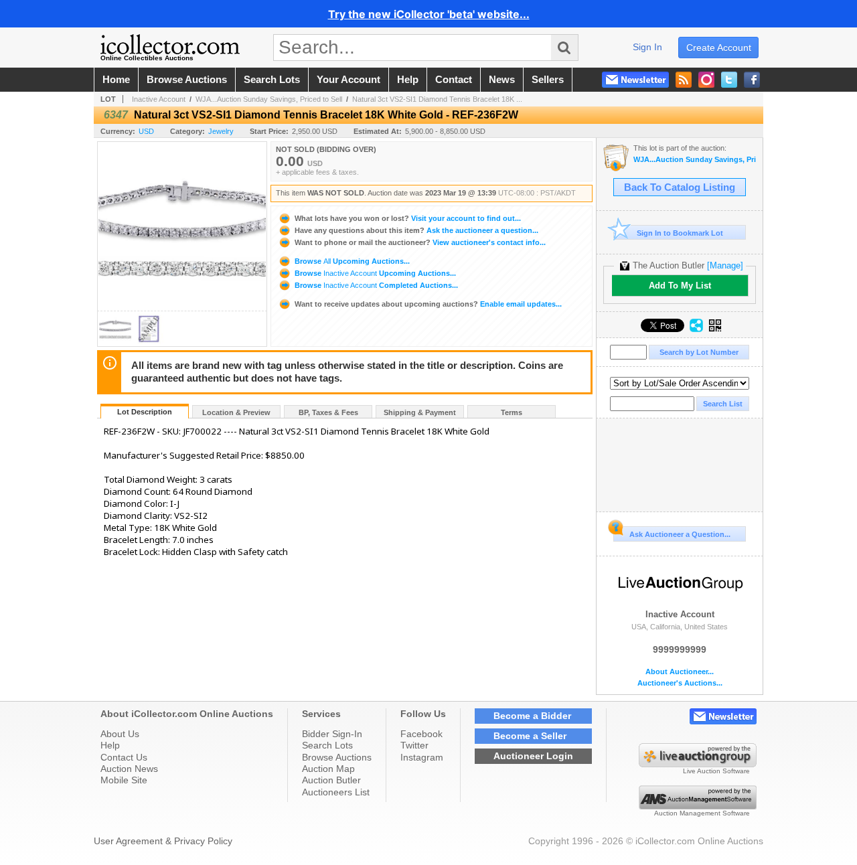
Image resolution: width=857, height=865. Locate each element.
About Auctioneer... (679, 672)
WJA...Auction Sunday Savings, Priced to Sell (269, 99)
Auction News (129, 768)
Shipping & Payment (420, 412)
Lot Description (144, 412)
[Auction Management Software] (698, 806)
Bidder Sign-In (332, 733)
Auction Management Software (702, 813)
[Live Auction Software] (698, 764)
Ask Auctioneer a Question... (679, 534)
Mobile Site (123, 780)
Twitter (414, 745)
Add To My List (680, 286)
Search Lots (327, 745)
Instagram (421, 757)
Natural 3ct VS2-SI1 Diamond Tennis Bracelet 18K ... (437, 99)
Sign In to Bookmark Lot (680, 233)
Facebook (421, 733)
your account (348, 79)
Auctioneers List (336, 792)
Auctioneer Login (533, 756)
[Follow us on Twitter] (729, 80)
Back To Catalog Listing (679, 187)
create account (718, 47)
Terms (511, 412)
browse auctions (187, 79)
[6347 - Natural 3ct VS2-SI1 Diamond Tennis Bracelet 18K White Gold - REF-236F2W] (115, 342)
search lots (272, 79)
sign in (647, 47)
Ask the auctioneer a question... (416, 230)
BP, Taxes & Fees (328, 412)
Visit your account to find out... (408, 218)
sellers (548, 79)
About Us (119, 733)
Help (110, 745)
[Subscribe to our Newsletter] (635, 80)
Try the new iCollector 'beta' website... (429, 14)
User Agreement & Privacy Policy (163, 841)
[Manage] (725, 265)
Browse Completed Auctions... (375, 285)
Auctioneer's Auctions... (679, 683)
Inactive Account (158, 99)
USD (146, 131)
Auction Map (328, 768)
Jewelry (221, 131)
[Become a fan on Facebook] (752, 80)
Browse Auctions (337, 757)
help (407, 79)
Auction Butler (331, 780)
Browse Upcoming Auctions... (351, 261)
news (502, 79)
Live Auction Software (716, 771)
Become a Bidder (532, 715)
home (116, 79)
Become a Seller (529, 735)
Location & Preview (236, 412)
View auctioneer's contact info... (420, 242)
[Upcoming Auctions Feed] (684, 80)
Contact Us (123, 757)
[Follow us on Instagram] (706, 80)
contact (453, 79)
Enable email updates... (428, 304)
